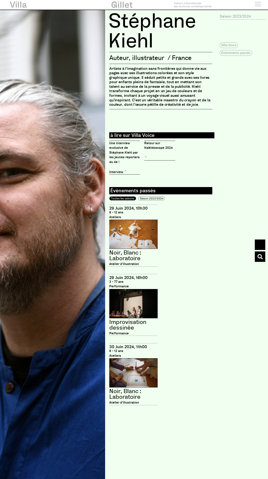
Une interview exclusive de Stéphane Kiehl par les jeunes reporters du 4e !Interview (124, 157)
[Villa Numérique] (260, 256)
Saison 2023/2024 (151, 198)
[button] (229, 45)
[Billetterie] (260, 245)
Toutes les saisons (122, 198)
